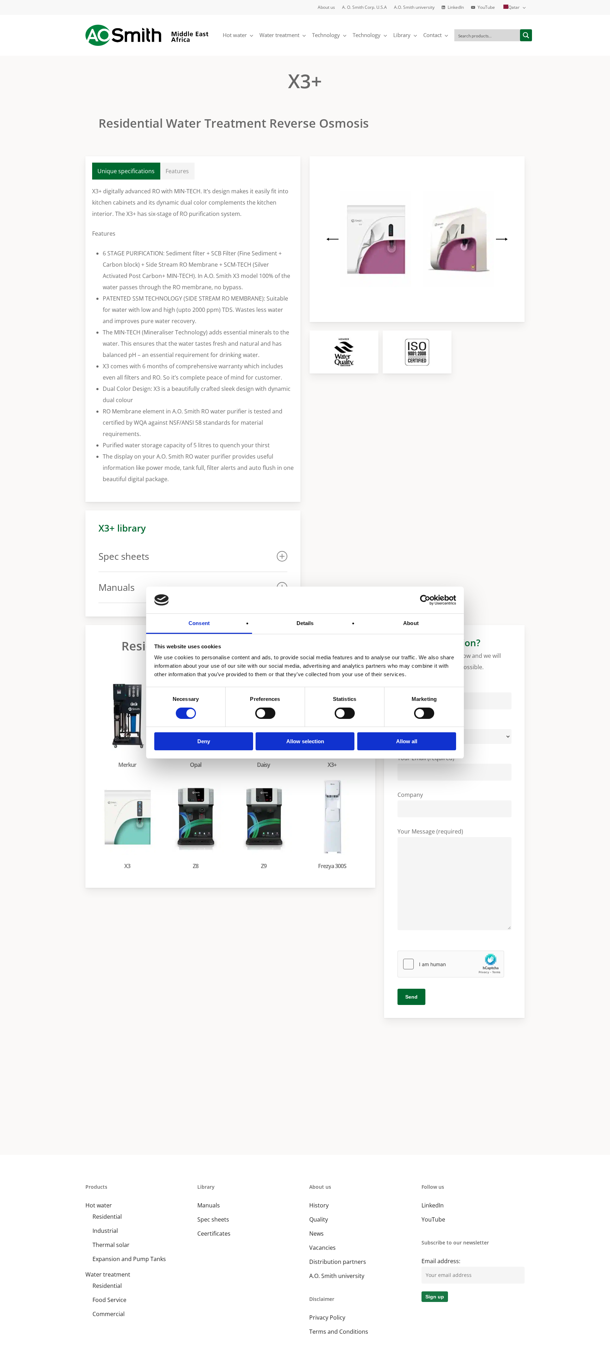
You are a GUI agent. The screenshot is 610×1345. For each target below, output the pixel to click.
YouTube (433, 1219)
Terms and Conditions (338, 1331)
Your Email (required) (425, 758)
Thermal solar (111, 1245)
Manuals (208, 1205)
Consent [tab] (199, 623)
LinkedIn (432, 1205)
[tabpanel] (193, 335)
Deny (203, 741)
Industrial (105, 1231)
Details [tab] (305, 623)
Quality (318, 1219)
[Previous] (333, 239)
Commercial (108, 1314)
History (319, 1205)
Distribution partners (337, 1262)
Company (410, 795)
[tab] (126, 171)
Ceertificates (214, 1233)
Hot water (98, 1205)
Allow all (406, 741)
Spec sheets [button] (123, 556)
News (316, 1233)
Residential (107, 1216)
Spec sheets (213, 1219)
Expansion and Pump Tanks (129, 1259)
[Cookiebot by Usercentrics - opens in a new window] (425, 600)
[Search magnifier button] (526, 35)
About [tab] (411, 623)
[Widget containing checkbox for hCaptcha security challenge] (450, 964)
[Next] (500, 239)
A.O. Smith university (336, 1276)
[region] (417, 239)
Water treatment (107, 1274)
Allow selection (305, 741)
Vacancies (322, 1248)
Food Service (109, 1300)
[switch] (265, 713)
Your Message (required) (430, 831)
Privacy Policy (327, 1317)
